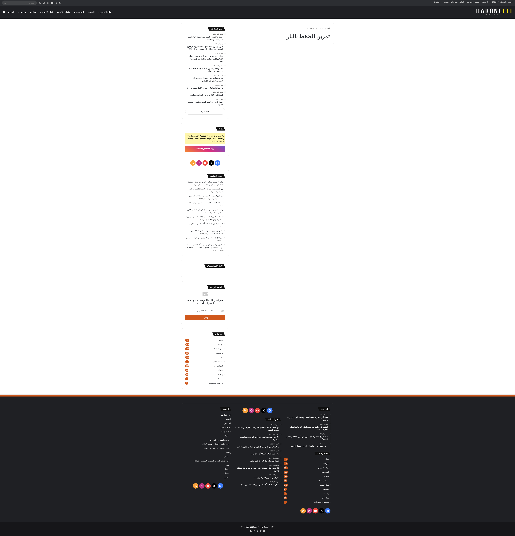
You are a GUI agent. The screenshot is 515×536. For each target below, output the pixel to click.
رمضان (221, 370)
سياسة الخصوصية (472, 2)
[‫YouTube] (205, 163)
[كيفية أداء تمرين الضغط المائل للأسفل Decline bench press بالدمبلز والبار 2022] (309, 100)
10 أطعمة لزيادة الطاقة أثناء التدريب (209, 224)
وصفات (23, 12)
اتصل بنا (437, 2)
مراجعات (220, 379)
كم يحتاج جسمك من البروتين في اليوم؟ (208, 238)
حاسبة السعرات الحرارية (219, 440)
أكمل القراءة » (322, 134)
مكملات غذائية (64, 12)
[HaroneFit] (494, 12)
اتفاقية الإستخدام (457, 2)
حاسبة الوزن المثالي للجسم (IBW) (215, 444)
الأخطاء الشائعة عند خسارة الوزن (211, 203)
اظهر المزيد (205, 111)
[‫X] (211, 163)
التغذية (92, 12)
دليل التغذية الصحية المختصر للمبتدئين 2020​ (211, 461)
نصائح (221, 340)
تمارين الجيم (323, 54)
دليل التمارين (105, 12)
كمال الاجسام (47, 12)
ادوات (34, 12)
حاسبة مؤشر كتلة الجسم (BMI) (216, 448)
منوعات (221, 344)
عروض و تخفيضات (216, 383)
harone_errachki (204, 149)
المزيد (11, 12)
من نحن (446, 2)
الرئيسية (485, 2)
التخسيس (80, 12)
